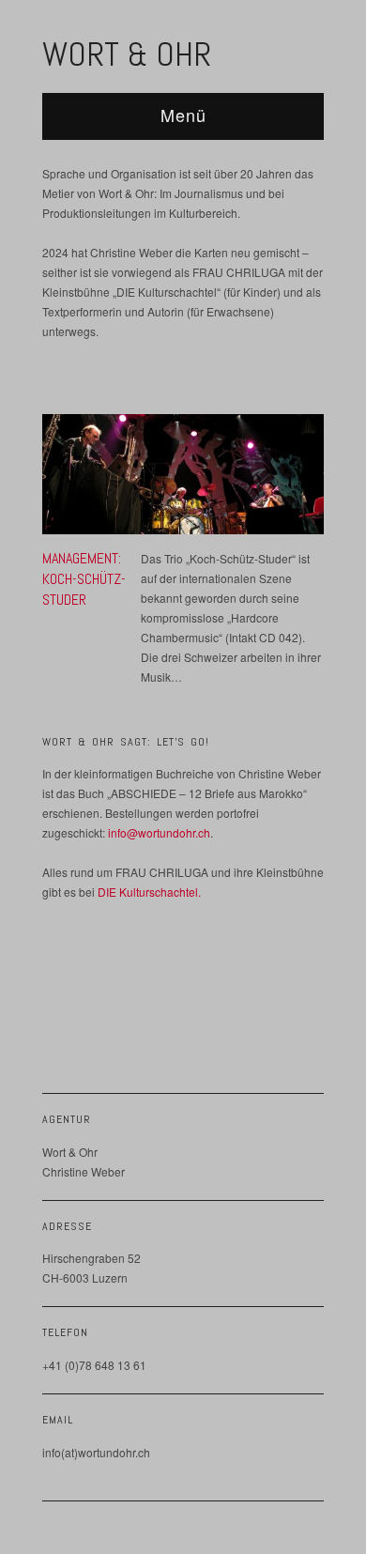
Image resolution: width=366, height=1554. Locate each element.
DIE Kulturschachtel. (149, 892)
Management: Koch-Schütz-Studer (84, 579)
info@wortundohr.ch (159, 832)
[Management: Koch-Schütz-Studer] (183, 478)
